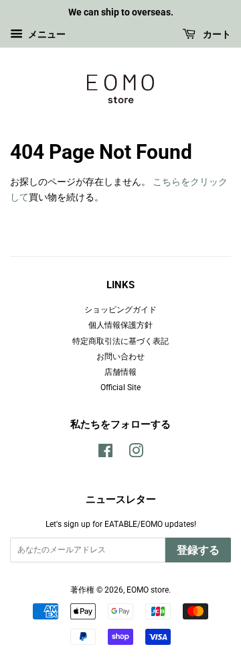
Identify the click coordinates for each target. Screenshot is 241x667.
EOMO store (148, 590)
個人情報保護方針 (120, 325)
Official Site (120, 387)
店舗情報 (120, 372)
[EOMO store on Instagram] (136, 454)
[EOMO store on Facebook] (105, 454)
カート (216, 34)
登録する (198, 550)
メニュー (46, 34)
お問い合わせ (120, 356)
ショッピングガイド (120, 309)
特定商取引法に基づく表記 (120, 341)
